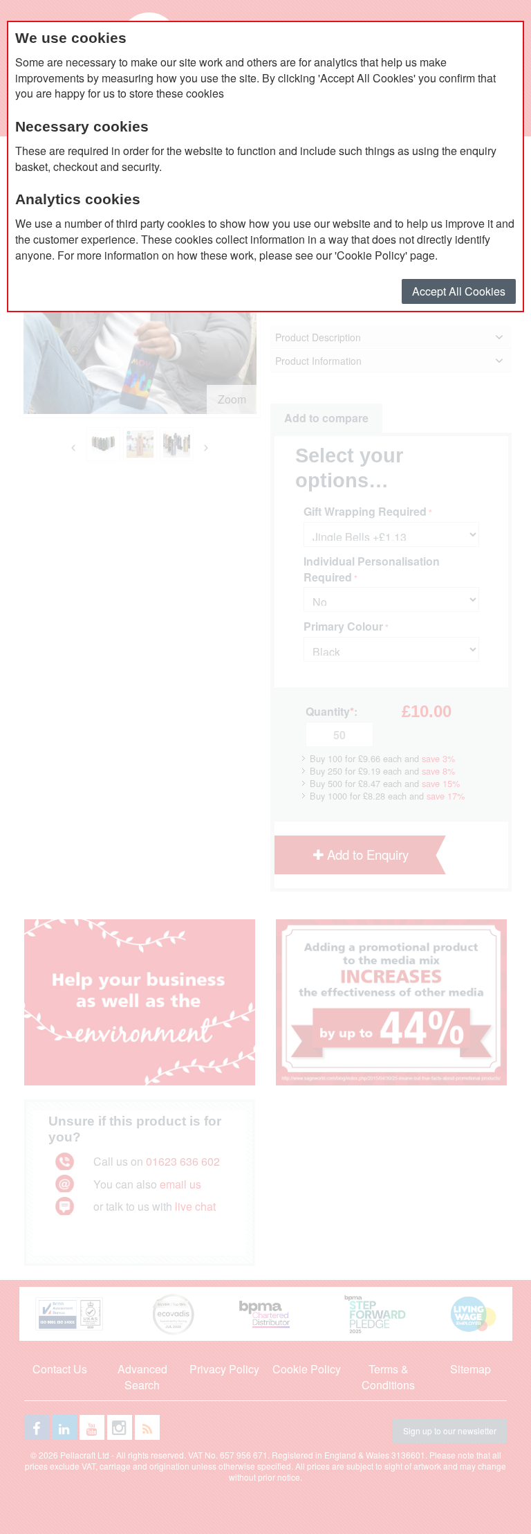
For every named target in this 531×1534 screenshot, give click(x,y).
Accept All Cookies (458, 291)
